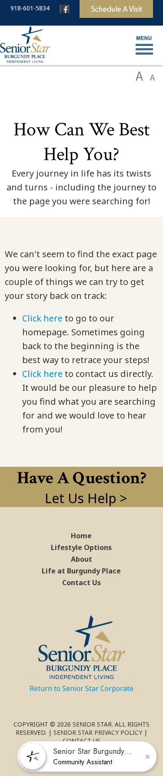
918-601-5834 (30, 8)
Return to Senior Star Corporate (81, 688)
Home (81, 535)
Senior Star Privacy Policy (97, 732)
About (81, 559)
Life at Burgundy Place (81, 571)
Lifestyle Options (81, 547)
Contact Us (81, 582)
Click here (42, 318)
